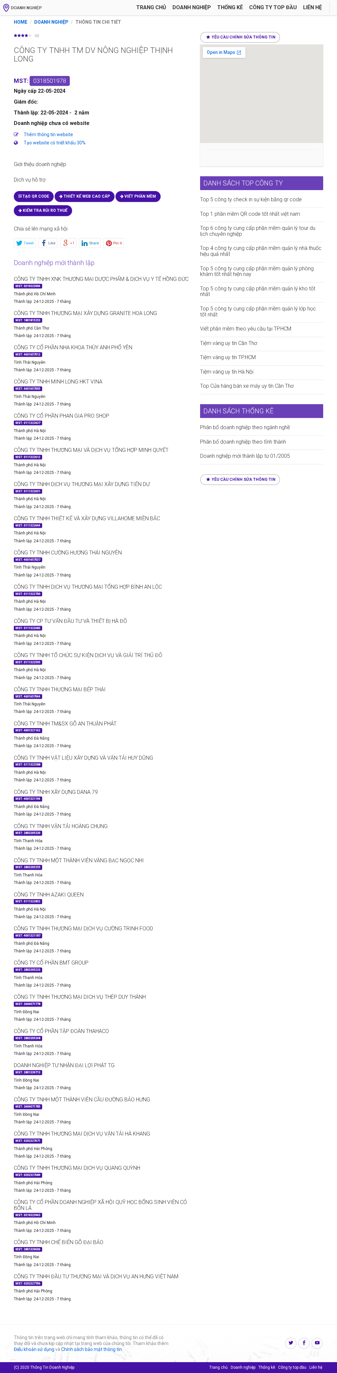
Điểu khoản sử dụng (34, 1349)
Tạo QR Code (35, 196)
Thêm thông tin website (48, 134)
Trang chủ (151, 7)
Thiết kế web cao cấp (86, 196)
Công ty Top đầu (273, 7)
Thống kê (230, 7)
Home (20, 22)
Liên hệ (312, 7)
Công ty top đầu (292, 1367)
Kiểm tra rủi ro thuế (44, 210)
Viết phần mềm (139, 196)
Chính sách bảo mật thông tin (91, 1349)
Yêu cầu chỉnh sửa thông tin (243, 37)
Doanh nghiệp (191, 7)
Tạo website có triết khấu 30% (55, 142)
